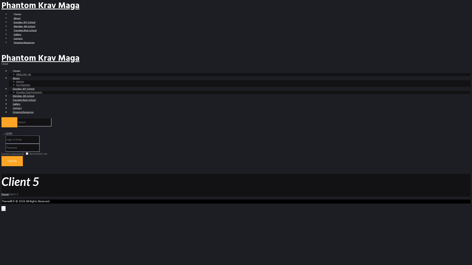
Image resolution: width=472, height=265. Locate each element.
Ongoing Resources (24, 43)
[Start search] (9, 122)
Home (5, 194)
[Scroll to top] (3, 208)
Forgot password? (12, 154)
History (20, 82)
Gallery (17, 34)
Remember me (38, 154)
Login (9, 133)
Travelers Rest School (25, 30)
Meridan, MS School (24, 26)
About (17, 18)
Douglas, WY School (24, 22)
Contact (18, 38)
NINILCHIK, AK (23, 75)
